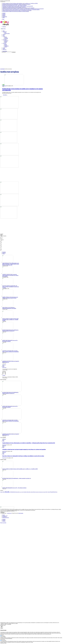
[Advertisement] (31, 61)
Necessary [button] (2, 634)
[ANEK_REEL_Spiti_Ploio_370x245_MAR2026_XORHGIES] (8, 142)
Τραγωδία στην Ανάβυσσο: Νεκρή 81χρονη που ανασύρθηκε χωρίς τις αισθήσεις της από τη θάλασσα (18, 7)
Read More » (5, 94)
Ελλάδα (4, 47)
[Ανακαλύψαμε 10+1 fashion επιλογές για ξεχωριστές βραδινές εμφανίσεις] (7, 360)
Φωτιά (54, 491)
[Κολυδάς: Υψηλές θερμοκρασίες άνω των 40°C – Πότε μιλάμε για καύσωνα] (7, 339)
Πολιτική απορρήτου (5, 517)
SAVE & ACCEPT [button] (3, 643)
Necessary (3, 635)
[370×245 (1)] (9, 167)
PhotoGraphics (21, 513)
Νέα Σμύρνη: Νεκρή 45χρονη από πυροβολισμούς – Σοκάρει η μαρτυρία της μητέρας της (16, 4)
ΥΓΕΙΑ (3, 35)
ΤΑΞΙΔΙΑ (4, 36)
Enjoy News (4, 85)
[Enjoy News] (3, 28)
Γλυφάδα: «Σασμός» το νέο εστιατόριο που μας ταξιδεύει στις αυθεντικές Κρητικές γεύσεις (10, 298)
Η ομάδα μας (4, 516)
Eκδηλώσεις (6, 40)
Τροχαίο (51, 491)
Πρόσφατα (4, 252)
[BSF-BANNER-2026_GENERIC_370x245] (9, 205)
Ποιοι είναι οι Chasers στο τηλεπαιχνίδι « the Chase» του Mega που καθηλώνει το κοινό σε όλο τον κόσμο (10, 286)
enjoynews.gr (9, 513)
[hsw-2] (9, 193)
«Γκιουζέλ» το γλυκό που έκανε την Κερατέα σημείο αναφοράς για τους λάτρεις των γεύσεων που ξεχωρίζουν (10, 275)
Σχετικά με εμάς (4, 515)
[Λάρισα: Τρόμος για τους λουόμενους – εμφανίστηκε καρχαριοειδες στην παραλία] (7, 306)
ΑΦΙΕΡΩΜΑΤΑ (5, 31)
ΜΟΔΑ (5, 44)
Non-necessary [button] (2, 639)
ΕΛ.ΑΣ (7, 492)
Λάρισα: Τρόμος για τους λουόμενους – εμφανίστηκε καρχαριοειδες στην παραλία (9, 308)
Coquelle (3, 375)
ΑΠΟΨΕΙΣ (4, 34)
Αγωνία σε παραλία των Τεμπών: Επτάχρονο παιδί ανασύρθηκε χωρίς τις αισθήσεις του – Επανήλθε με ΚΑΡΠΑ (20, 3)
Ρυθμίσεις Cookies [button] (4, 624)
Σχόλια (3, 253)
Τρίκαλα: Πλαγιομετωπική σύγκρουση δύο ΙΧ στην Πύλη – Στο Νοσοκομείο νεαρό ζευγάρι (16, 10)
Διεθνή (4, 48)
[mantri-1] (8, 131)
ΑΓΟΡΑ (5, 46)
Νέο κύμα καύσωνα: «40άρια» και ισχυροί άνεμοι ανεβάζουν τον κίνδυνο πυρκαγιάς (15, 11)
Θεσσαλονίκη (13, 491)
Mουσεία (5, 41)
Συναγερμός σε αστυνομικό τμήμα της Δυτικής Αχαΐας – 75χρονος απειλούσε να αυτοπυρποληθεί (10, 351)
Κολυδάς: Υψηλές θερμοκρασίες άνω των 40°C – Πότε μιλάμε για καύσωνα (14, 5)
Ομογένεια (4, 49)
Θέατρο (5, 42)
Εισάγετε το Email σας (3, 511)
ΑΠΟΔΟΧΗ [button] (9, 624)
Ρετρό (5, 32)
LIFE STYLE (4, 43)
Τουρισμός (6, 38)
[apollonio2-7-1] (8, 218)
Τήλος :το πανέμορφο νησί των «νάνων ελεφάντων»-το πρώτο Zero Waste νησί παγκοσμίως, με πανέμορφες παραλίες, (21, 9)
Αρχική (3, 514)
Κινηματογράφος (7, 33)
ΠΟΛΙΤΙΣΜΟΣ (4, 39)
